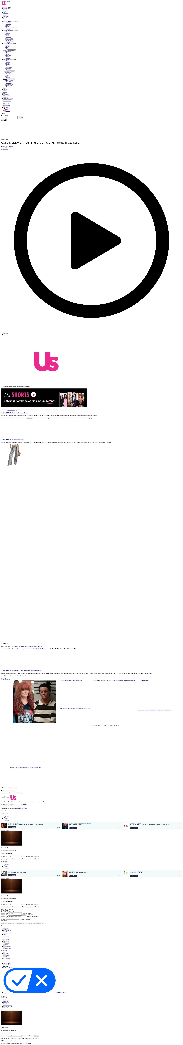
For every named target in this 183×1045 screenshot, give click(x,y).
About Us (5, 928)
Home (7, 65)
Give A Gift (6, 1002)
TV (7, 31)
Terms (16, 808)
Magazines (5, 16)
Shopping (5, 13)
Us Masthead (6, 929)
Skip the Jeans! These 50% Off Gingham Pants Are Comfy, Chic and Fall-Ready (19, 646)
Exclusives (8, 24)
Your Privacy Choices (61, 992)
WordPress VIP (27, 1043)
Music (7, 34)
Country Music (9, 39)
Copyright (5, 966)
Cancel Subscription (8, 99)
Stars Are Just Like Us (11, 27)
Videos (5, 92)
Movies (8, 33)
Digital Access (6, 1000)
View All (8, 29)
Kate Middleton (9, 81)
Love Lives (8, 25)
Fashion (8, 45)
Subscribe (5, 97)
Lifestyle (5, 11)
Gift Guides (9, 67)
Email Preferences (7, 931)
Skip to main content (5, 1)
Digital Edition (6, 95)
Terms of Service (7, 963)
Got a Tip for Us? (7, 101)
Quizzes (8, 76)
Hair (7, 47)
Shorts (4, 18)
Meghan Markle (10, 84)
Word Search (9, 73)
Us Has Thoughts (10, 40)
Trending (8, 22)
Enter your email (4, 914)
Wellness (8, 56)
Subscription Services (8, 98)
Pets (7, 52)
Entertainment (6, 8)
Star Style (5, 9)
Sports (4, 12)
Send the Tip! (4, 920)
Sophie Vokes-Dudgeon (7, 146)
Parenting (8, 51)
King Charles (9, 85)
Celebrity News (7, 7)
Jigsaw (7, 75)
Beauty (8, 46)
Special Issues (6, 1003)
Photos (5, 90)
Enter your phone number (6, 916)
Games (5, 15)
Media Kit (5, 933)
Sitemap (5, 934)
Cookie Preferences (7, 967)
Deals (7, 60)
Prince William (9, 80)
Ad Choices (6, 993)
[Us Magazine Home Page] (4, 4)
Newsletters (6, 94)
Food (7, 54)
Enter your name (4, 913)
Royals (5, 79)
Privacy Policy (23, 808)
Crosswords (9, 72)
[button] (91, 116)
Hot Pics (8, 26)
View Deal (39, 646)
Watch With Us (9, 38)
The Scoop (3, 919)
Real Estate (8, 55)
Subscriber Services (7, 1005)
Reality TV (6, 17)
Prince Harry (9, 83)
